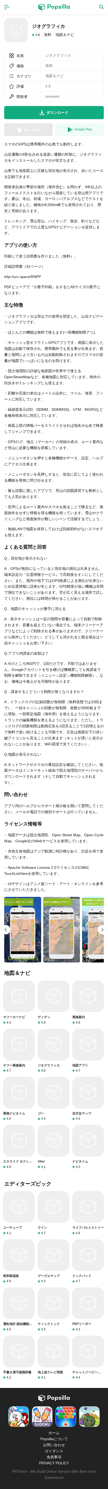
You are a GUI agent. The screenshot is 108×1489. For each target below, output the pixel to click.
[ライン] (53, 1213)
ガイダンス (54, 1451)
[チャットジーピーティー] (88, 1358)
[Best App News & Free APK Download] (54, 7)
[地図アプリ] (88, 1051)
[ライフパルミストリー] (88, 1213)
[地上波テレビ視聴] (53, 1358)
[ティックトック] (53, 1309)
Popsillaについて (54, 1439)
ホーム (54, 1433)
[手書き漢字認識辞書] (19, 1358)
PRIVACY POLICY (54, 1463)
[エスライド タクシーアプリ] (19, 1147)
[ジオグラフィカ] (53, 1051)
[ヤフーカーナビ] (19, 1002)
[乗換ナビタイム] (19, 1099)
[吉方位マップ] (88, 1099)
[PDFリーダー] (88, 1309)
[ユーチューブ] (19, 1213)
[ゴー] (53, 1099)
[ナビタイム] (88, 1147)
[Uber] (53, 1147)
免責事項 (54, 1457)
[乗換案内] (88, 1002)
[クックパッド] (88, 1261)
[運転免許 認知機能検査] (19, 1309)
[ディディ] (53, 1002)
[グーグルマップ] (53, 1261)
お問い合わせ (54, 1445)
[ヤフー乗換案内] (19, 1051)
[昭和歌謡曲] (19, 1261)
